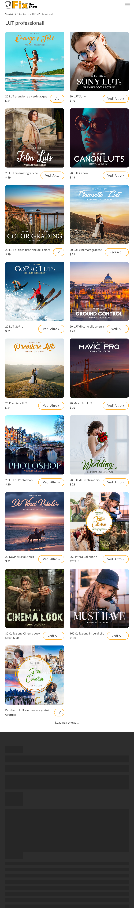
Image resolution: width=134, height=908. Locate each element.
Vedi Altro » (59, 98)
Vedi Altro (118, 329)
